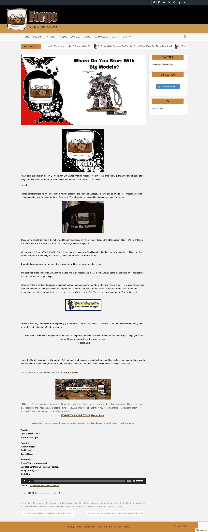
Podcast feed (157, 108)
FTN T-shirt (53, 194)
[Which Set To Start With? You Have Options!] (173, 46)
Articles (51, 37)
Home (26, 37)
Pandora (92, 407)
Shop (125, 37)
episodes (95, 503)
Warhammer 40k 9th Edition (41, 506)
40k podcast (37, 503)
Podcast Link (83, 343)
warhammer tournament (112, 506)
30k (22, 503)
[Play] (24, 480)
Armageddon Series (106, 37)
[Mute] (134, 480)
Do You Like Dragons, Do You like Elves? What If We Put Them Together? (131, 46)
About (87, 37)
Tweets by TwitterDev (162, 64)
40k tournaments (69, 503)
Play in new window (39, 485)
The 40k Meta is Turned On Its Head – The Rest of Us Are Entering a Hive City (49, 46)
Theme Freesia (123, 526)
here (121, 194)
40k (28, 503)
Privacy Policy (181, 526)
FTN (122, 503)
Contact (75, 37)
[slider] (140, 480)
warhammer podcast (89, 506)
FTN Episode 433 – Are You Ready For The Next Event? (50, 513)
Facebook (71, 372)
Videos (63, 37)
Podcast (37, 37)
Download (54, 485)
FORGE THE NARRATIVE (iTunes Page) (83, 415)
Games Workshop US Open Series (52, 252)
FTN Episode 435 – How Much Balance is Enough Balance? (114, 513)
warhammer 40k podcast (67, 506)
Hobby (129, 503)
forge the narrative (109, 503)
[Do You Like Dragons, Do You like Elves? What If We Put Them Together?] (92, 46)
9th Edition (84, 503)
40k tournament (52, 503)
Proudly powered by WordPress (80, 526)
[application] (83, 481)
